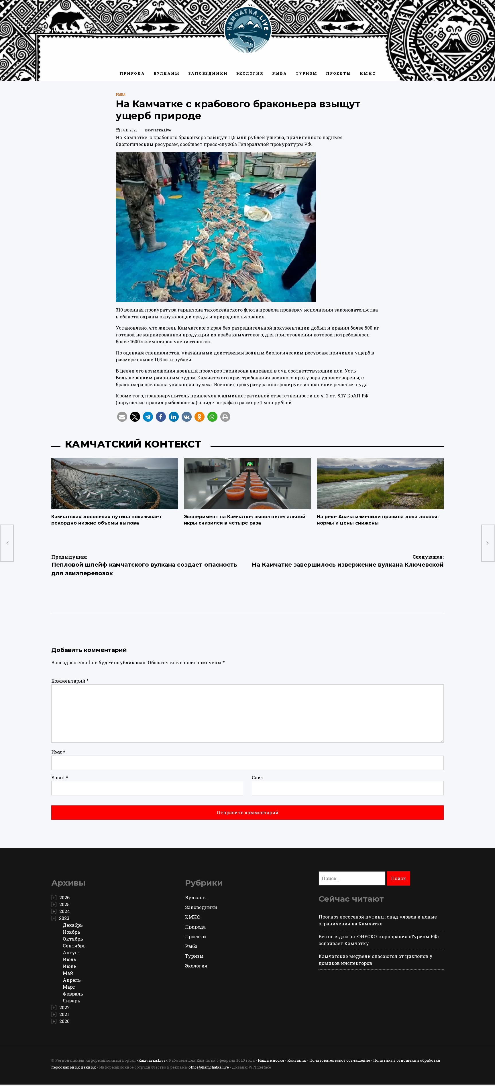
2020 (64, 1021)
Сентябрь (74, 946)
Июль (69, 959)
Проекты (338, 73)
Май (68, 973)
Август (71, 952)
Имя (58, 752)
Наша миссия (271, 1060)
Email (59, 777)
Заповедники (208, 73)
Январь (71, 1001)
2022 (64, 1007)
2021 (64, 1014)
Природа (132, 73)
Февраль (73, 994)
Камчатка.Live (158, 130)
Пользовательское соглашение (339, 1060)
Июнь (69, 966)
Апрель (72, 980)
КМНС (368, 73)
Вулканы (167, 73)
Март (69, 987)
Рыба (279, 73)
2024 (64, 911)
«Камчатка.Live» (152, 1060)
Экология (250, 73)
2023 (64, 918)
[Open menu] (54, 30)
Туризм (306, 73)
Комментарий (70, 681)
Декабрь (73, 925)
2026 (64, 897)
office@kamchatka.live (208, 1067)
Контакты (296, 1060)
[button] (122, 417)
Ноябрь (71, 932)
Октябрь (73, 939)
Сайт (258, 777)
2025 (64, 904)
